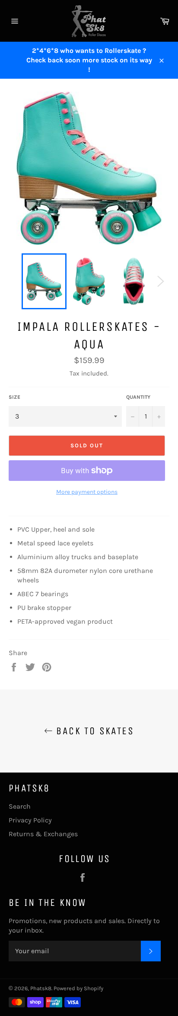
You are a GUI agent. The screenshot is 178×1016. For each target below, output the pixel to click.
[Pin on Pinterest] (46, 666)
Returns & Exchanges (43, 834)
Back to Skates (93, 731)
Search (20, 806)
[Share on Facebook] (15, 666)
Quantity (138, 397)
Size (14, 397)
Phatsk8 (40, 988)
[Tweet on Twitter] (31, 666)
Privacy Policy (30, 820)
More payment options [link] (87, 492)
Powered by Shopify (78, 988)
